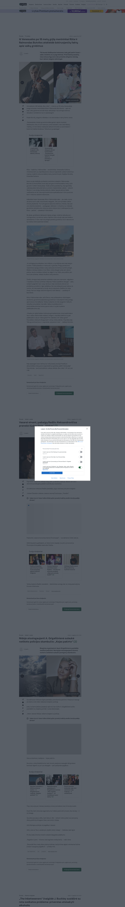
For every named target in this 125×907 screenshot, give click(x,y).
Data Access (62, 478)
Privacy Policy (71, 478)
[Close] (87, 429)
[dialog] (62, 453)
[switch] (80, 452)
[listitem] (62, 449)
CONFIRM (52, 472)
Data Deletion (54, 478)
